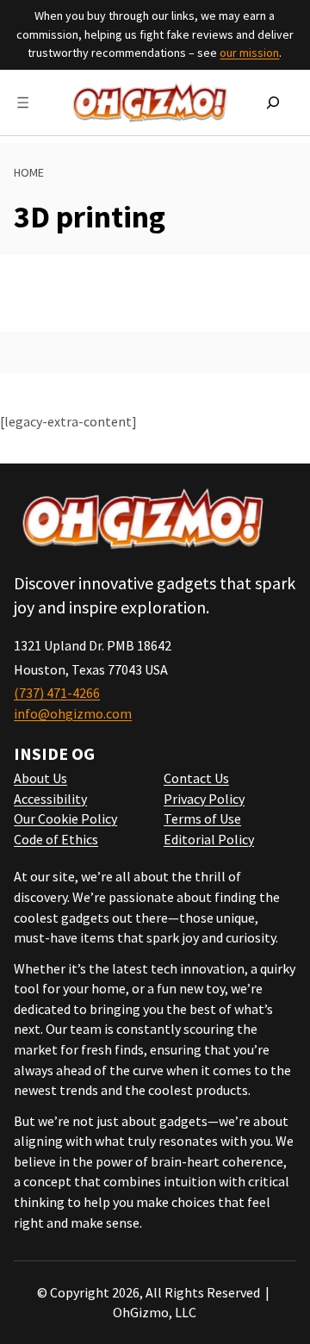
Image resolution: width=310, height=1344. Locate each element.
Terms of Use (202, 818)
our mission (249, 52)
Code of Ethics (56, 839)
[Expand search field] (273, 102)
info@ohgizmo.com (73, 713)
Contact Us (196, 778)
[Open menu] (23, 102)
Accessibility (50, 798)
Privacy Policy (204, 798)
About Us (40, 778)
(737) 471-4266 (57, 692)
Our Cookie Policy (65, 818)
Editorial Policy (209, 839)
